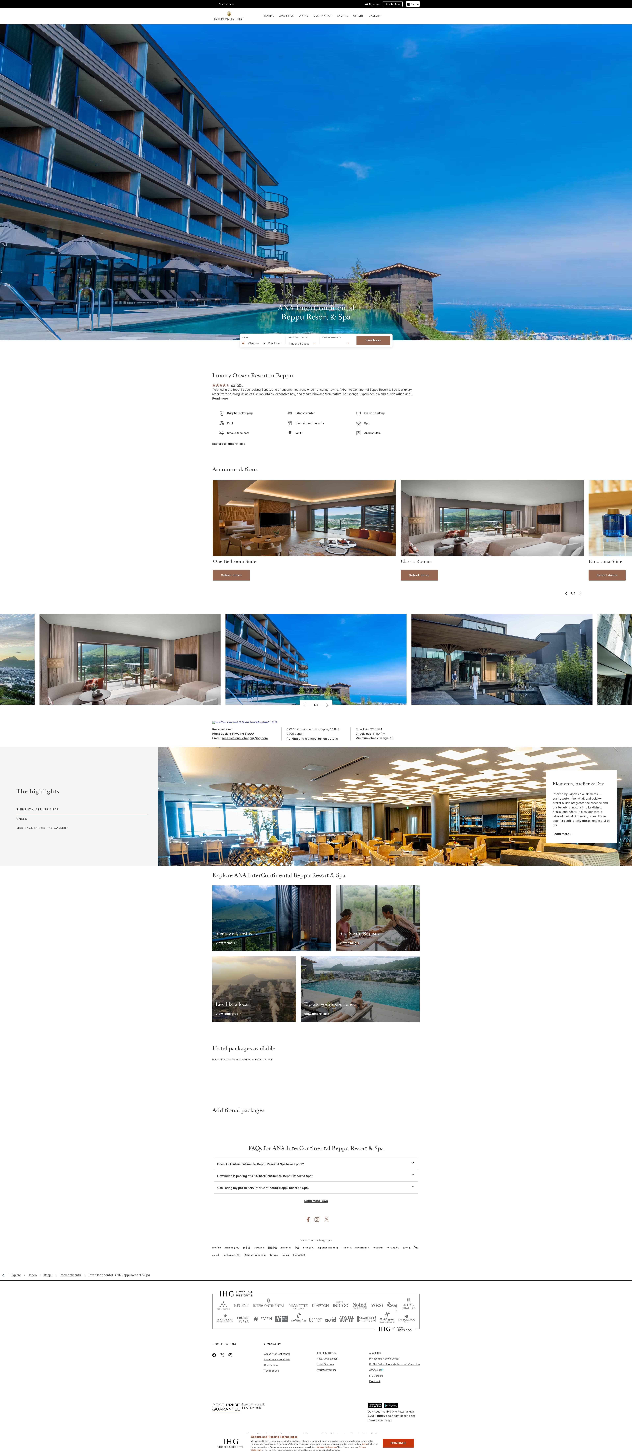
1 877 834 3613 (252, 1407)
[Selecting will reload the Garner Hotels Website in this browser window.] (315, 1319)
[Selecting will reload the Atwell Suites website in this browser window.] (346, 1319)
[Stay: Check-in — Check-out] (262, 343)
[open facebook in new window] (306, 1219)
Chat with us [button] (227, 4)
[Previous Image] (566, 593)
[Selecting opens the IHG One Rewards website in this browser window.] (395, 1329)
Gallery (375, 15)
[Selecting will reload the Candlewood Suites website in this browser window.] (406, 1319)
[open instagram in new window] (315, 1219)
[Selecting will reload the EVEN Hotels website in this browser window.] (263, 1319)
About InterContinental (277, 1353)
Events (342, 15)
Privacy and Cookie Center (384, 1358)
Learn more (561, 834)
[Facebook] (214, 1355)
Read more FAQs (316, 1201)
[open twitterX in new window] (325, 1219)
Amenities (286, 15)
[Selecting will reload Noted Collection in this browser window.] (360, 1305)
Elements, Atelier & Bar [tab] (37, 809)
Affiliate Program (326, 1369)
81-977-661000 (242, 733)
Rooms (269, 15)
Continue (398, 1443)
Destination (323, 15)
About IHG (375, 1353)
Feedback (374, 1381)
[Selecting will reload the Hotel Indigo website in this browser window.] (340, 1305)
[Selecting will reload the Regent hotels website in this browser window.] (241, 1305)
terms (365, 1443)
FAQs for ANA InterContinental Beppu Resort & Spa (316, 1149)
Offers (358, 15)
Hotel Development (328, 1358)
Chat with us (271, 1365)
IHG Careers (376, 1375)
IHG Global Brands (327, 1353)
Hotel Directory (325, 1364)
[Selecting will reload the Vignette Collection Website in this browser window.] (298, 1305)
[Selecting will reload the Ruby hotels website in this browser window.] (392, 1305)
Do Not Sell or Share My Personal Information (394, 1364)
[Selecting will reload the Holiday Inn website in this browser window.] (298, 1319)
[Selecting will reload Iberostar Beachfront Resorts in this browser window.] (225, 1319)
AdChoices (375, 1369)
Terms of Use (271, 1370)
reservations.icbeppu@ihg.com (245, 738)
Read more (220, 398)
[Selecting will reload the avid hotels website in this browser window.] (330, 1319)
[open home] (5, 1275)
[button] (413, 4)
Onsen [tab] (21, 818)
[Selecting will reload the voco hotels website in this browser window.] (377, 1305)
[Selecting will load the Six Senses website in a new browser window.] (223, 1305)
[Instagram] (230, 1355)
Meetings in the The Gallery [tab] (42, 827)
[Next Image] (579, 593)
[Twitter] (222, 1355)
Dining (304, 15)
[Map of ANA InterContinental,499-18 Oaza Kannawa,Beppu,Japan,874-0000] (244, 722)
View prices (373, 340)
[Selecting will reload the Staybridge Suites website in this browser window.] (366, 1319)
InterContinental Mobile (277, 1359)
